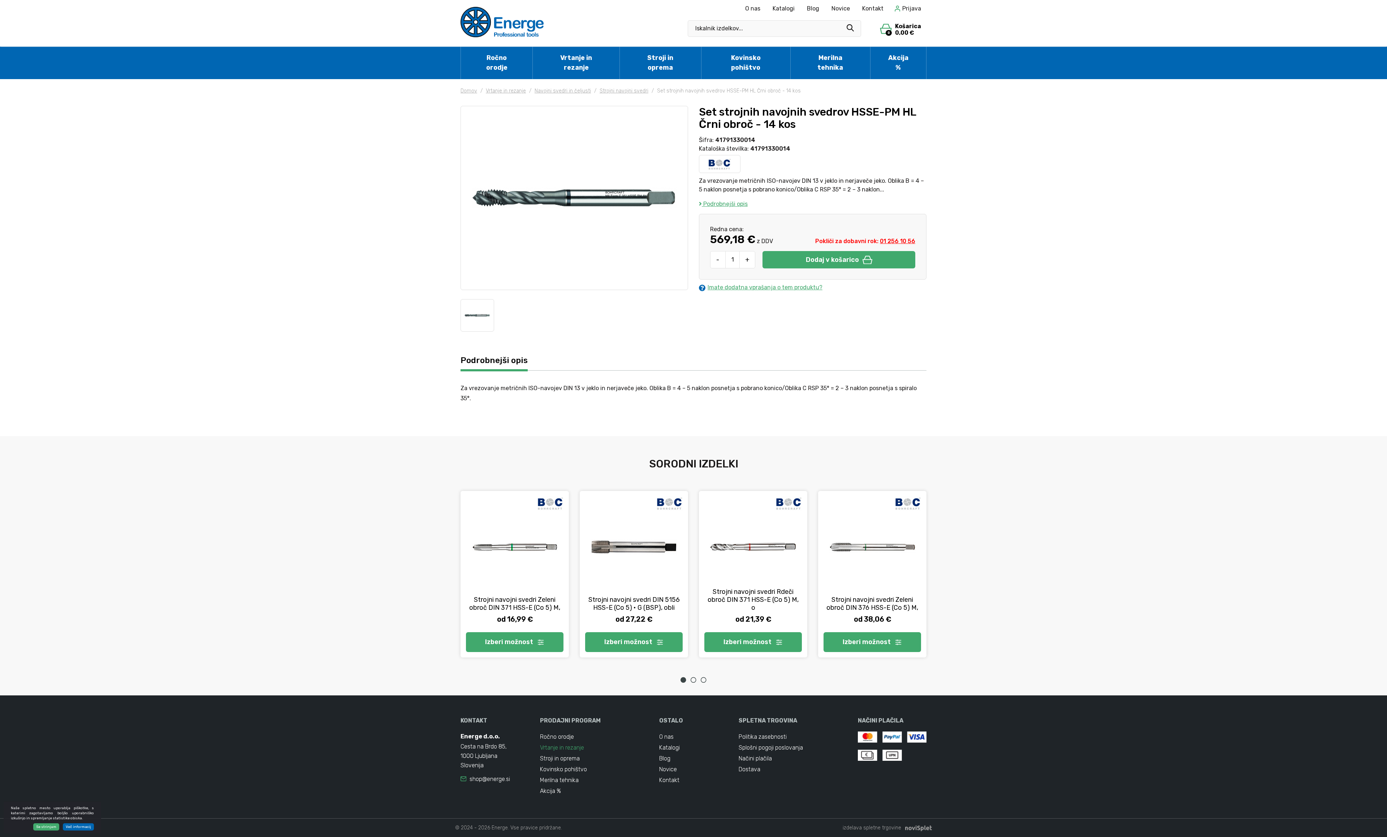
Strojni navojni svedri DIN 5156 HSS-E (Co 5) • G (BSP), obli (634, 604)
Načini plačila (755, 758)
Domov (469, 91)
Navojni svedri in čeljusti (563, 91)
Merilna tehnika (830, 63)
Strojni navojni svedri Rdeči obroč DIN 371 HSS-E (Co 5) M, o (753, 600)
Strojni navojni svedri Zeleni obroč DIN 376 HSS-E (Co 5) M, (872, 604)
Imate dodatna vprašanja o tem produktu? (765, 287)
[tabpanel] (515, 574)
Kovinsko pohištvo (746, 63)
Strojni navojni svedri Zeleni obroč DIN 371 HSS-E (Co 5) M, (514, 604)
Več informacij (78, 827)
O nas (752, 8)
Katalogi (784, 8)
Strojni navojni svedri (624, 91)
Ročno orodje (496, 63)
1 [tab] (683, 680)
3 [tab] (704, 680)
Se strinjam (46, 827)
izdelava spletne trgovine (872, 828)
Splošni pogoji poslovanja (771, 747)
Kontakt (872, 8)
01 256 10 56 (897, 241)
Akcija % (898, 63)
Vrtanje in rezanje (576, 63)
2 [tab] (693, 680)
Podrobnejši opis (725, 203)
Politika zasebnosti (763, 736)
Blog (813, 8)
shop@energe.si (490, 779)
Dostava (749, 769)
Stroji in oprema (660, 63)
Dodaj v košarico (832, 260)
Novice (840, 8)
